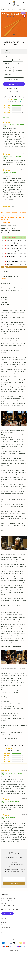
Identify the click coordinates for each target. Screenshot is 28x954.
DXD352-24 (8, 60)
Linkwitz (4, 930)
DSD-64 (15, 67)
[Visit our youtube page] (17, 909)
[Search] (26, 3)
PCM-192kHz (18, 60)
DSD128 (7, 67)
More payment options (14, 88)
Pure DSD (4, 932)
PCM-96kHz (8, 63)
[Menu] (2, 3)
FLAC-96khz (8, 74)
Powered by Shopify (14, 950)
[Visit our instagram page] (6, 909)
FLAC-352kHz (8, 70)
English (13, 940)
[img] (6, 122)
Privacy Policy (5, 925)
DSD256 (17, 63)
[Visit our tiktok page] (10, 909)
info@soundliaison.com (8, 898)
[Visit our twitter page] (13, 909)
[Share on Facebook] (11, 92)
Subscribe (14, 883)
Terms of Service (6, 927)
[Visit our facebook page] (2, 909)
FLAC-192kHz (19, 70)
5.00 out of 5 (18, 100)
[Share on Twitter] (17, 92)
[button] (7, 105)
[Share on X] (14, 92)
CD (16, 74)
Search (3, 922)
